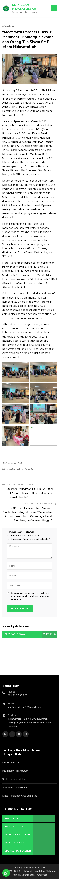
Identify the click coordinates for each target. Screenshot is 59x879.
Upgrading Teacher (18, 850)
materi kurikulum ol (28, 267)
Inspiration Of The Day (17, 828)
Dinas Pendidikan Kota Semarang (19, 795)
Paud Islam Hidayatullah (15, 770)
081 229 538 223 (18, 695)
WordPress (41, 874)
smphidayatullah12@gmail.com (24, 707)
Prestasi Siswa (15, 842)
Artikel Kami (8, 26)
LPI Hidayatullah (11, 762)
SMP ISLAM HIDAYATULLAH (24, 7)
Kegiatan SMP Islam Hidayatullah (17, 836)
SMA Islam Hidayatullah (15, 787)
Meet (16, 189)
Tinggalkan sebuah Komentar (19, 468)
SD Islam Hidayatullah (14, 779)
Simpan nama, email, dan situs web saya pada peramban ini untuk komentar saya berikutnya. (30, 596)
